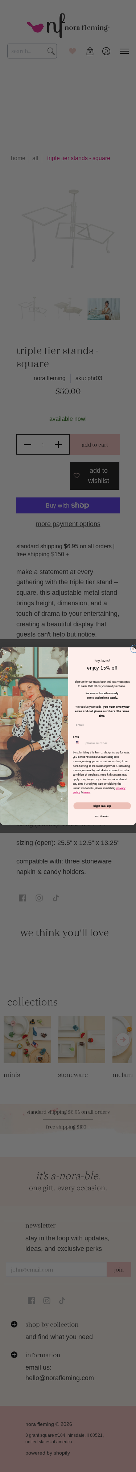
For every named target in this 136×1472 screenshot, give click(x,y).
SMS (76, 736)
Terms (86, 792)
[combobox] (78, 743)
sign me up (102, 805)
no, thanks (102, 816)
